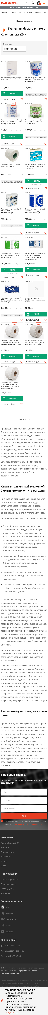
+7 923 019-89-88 (13, 956)
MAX (8, 907)
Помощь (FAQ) (7, 888)
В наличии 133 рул (8, 404)
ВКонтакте (11, 919)
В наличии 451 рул (32, 319)
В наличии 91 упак (32, 275)
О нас (3, 865)
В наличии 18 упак (8, 99)
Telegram (10, 913)
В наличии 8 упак (8, 277)
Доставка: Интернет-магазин (25, 7)
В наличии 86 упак (32, 233)
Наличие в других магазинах (36, 94)
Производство (7, 852)
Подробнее (11, 1012)
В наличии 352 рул (32, 362)
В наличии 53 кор (8, 144)
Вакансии (5, 856)
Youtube (9, 931)
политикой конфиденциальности (27, 824)
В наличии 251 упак (32, 188)
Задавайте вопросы (14, 951)
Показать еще (24, 419)
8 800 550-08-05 (12, 946)
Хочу (24, 816)
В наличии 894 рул (8, 362)
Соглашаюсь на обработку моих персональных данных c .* (25, 822)
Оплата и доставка (9, 879)
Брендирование (8, 884)
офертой (22, 970)
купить (12, 93)
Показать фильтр (24, 21)
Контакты (5, 893)
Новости (5, 847)
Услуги (4, 861)
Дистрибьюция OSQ (10, 843)
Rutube (9, 925)
